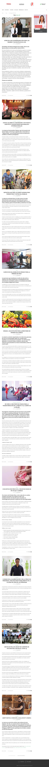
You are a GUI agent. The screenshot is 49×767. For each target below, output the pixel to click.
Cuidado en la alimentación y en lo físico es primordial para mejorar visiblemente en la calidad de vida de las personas (17, 581)
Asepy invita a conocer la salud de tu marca (16, 718)
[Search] (46, 9)
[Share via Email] (31, 95)
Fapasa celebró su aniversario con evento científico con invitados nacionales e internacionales (17, 124)
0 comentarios (11, 95)
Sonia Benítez (18, 43)
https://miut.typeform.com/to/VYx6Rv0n (20, 747)
